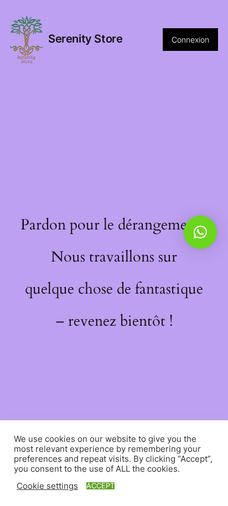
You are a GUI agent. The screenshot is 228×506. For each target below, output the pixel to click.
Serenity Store (85, 38)
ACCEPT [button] (100, 485)
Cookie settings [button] (47, 486)
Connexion (190, 39)
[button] (200, 232)
